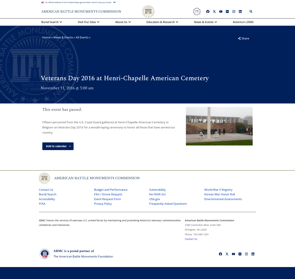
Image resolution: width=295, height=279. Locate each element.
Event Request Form (107, 199)
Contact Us (46, 190)
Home (46, 37)
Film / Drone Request (108, 194)
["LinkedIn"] (240, 11)
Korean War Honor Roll (219, 194)
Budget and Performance (111, 190)
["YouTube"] (220, 11)
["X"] (214, 11)
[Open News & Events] (215, 22)
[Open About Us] (129, 22)
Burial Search (47, 194)
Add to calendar (56, 146)
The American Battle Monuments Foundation (83, 256)
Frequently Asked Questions (168, 204)
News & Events (63, 37)
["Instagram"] (233, 11)
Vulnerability (157, 190)
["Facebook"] (208, 11)
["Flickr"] (227, 11)
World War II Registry (218, 190)
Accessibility (47, 199)
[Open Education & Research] (177, 22)
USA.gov (154, 199)
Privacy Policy (103, 204)
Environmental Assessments (223, 199)
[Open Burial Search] (60, 22)
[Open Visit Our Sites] (98, 22)
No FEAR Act (157, 194)
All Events (82, 37)
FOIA (42, 204)
